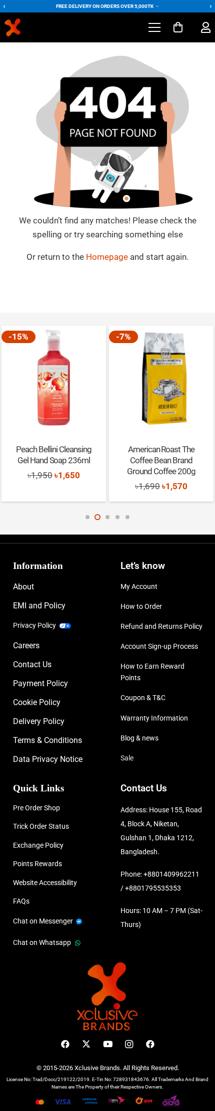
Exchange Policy (38, 845)
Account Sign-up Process (159, 646)
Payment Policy (40, 683)
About (23, 586)
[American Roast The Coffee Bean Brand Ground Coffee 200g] (161, 377)
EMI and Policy (39, 605)
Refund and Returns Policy (161, 626)
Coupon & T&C (143, 698)
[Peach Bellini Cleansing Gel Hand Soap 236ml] (54, 377)
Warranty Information (154, 718)
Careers (26, 645)
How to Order (141, 606)
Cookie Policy (36, 702)
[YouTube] (107, 1044)
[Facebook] (65, 1044)
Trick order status (41, 826)
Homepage (108, 257)
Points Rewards (37, 864)
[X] (86, 1044)
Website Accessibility (45, 883)
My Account (139, 586)
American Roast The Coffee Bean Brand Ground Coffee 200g (161, 460)
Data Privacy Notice (47, 759)
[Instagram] (129, 1044)
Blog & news (139, 738)
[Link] (205, 27)
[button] (154, 27)
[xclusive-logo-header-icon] (31, 27)
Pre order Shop (36, 808)
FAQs (21, 901)
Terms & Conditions (47, 740)
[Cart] (178, 27)
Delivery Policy (38, 721)
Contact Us (32, 664)
